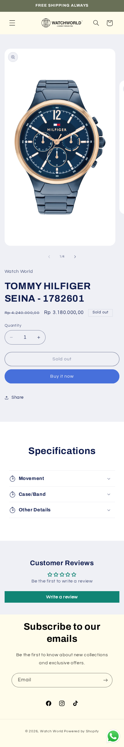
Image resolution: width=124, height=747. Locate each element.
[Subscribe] (105, 680)
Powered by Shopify (81, 731)
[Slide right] (75, 256)
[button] (12, 23)
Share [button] (18, 397)
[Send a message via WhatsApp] (113, 736)
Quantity (13, 326)
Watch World (51, 731)
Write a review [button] (62, 597)
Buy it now (62, 376)
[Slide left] (49, 256)
